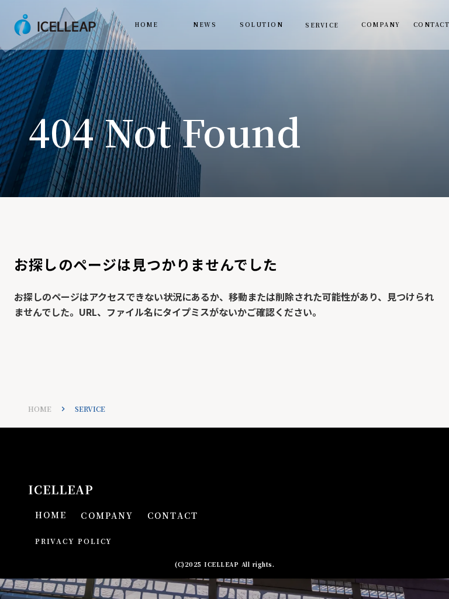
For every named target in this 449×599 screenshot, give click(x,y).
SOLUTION (261, 24)
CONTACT (172, 515)
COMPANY (380, 24)
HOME (146, 24)
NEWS (204, 24)
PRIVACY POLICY (73, 541)
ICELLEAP (61, 489)
